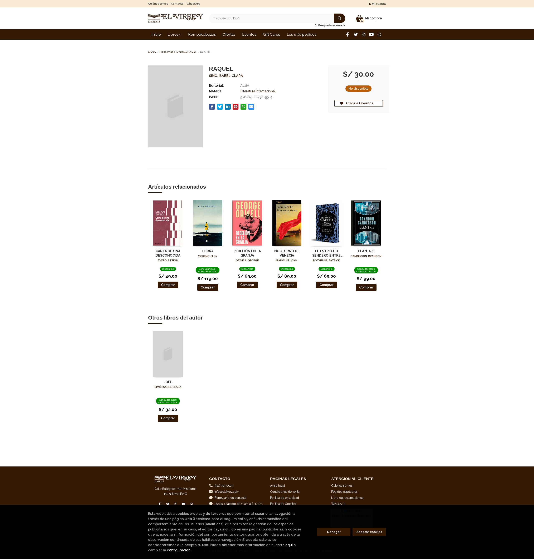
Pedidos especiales (344, 491)
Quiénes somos (158, 3)
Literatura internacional (178, 52)
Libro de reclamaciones (347, 497)
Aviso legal (277, 485)
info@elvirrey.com (227, 491)
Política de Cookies (283, 503)
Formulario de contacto (231, 497)
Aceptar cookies (369, 532)
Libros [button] (173, 34)
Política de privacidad (284, 497)
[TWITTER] (355, 34)
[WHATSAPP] (379, 34)
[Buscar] (339, 18)
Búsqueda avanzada (331, 25)
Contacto (177, 3)
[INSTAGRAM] (363, 34)
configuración (178, 550)
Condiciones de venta (285, 491)
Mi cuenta (379, 3)
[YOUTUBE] (371, 34)
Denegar (334, 532)
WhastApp (193, 3)
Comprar (168, 285)
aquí (289, 545)
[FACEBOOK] (347, 34)
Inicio (152, 52)
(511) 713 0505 (224, 485)
